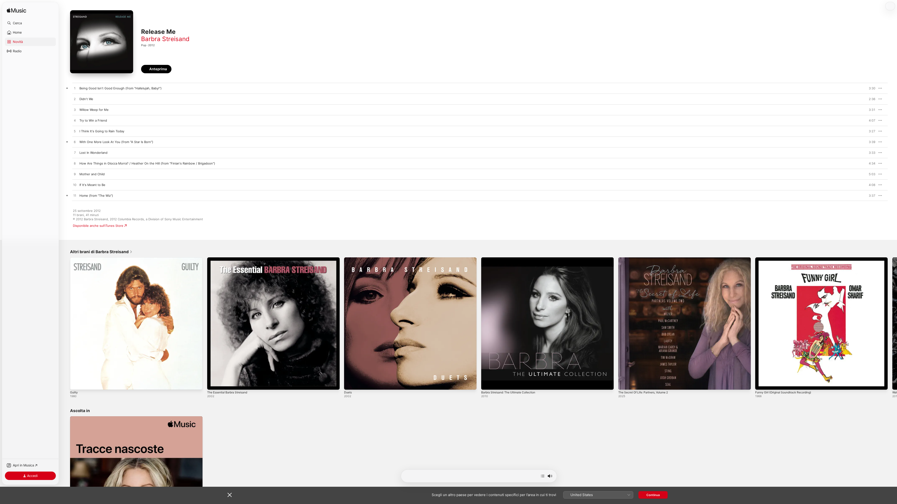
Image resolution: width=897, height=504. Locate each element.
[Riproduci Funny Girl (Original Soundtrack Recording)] (761, 383)
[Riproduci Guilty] (75, 383)
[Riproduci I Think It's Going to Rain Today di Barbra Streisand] (74, 131)
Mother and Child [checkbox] (92, 174)
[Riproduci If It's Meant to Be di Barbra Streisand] (74, 185)
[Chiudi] (230, 495)
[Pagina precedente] (65, 323)
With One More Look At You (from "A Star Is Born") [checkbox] (116, 142)
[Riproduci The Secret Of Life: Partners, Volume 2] (624, 383)
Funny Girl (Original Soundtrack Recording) (786, 259)
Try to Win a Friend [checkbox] (93, 120)
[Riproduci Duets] (349, 383)
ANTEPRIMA (868, 88)
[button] (30, 23)
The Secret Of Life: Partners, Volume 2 (646, 259)
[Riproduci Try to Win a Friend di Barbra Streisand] (74, 121)
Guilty (74, 259)
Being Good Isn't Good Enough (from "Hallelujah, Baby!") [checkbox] (120, 88)
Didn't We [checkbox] (86, 99)
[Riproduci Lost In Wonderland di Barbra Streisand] (74, 153)
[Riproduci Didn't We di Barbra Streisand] (74, 99)
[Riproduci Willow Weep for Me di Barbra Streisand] (74, 110)
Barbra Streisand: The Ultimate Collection (511, 259)
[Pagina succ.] (892, 323)
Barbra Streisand (165, 38)
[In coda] (542, 476)
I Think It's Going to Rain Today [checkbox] (101, 131)
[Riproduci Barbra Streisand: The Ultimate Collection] (487, 383)
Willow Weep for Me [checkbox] (94, 110)
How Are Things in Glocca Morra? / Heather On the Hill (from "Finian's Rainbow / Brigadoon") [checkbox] (147, 163)
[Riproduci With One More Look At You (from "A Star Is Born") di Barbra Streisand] (74, 142)
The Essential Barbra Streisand (229, 259)
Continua (653, 495)
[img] (16, 10)
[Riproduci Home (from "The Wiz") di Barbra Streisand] (74, 196)
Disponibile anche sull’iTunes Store (98, 226)
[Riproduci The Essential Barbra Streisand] (213, 383)
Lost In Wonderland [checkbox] (93, 152)
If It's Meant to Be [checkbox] (92, 185)
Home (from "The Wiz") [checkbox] (96, 195)
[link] (101, 251)
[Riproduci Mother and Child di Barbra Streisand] (74, 174)
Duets (348, 259)
